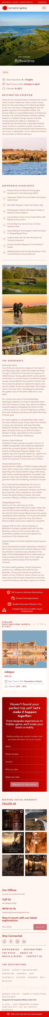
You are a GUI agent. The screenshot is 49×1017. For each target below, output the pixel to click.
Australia (8, 977)
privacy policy (11, 994)
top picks (9, 953)
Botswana (24, 57)
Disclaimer (8, 997)
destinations (33, 949)
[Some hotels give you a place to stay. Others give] (13, 865)
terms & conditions (34, 994)
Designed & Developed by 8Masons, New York (19, 1000)
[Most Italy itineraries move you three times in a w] (36, 865)
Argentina (8, 973)
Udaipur (9, 671)
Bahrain (33, 977)
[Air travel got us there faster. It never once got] (13, 842)
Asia (31, 973)
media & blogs (12, 956)
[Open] (44, 8)
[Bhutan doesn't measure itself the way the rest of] (13, 820)
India (8, 676)
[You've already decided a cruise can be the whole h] (36, 820)
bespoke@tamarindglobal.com (15, 912)
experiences (10, 949)
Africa (6, 970)
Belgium (7, 981)
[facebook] (11, 941)
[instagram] (17, 941)
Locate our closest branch (13, 894)
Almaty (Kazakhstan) (25, 970)
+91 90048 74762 (9, 903)
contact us (34, 956)
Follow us (9, 803)
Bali (42, 977)
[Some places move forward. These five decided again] (36, 842)
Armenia (22, 973)
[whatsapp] (4, 941)
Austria (21, 977)
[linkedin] (24, 941)
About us (26, 953)
